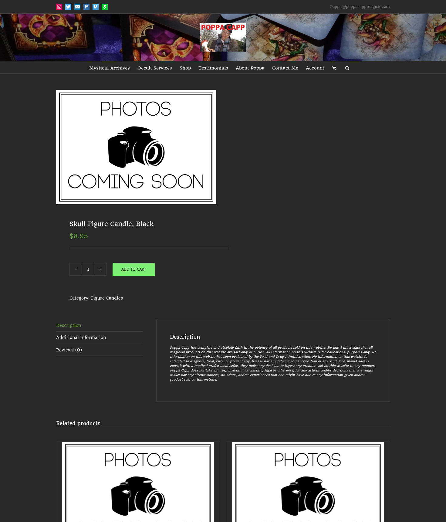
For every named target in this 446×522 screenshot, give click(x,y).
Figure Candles (107, 298)
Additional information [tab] (81, 337)
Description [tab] (68, 325)
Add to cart (133, 269)
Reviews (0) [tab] (69, 349)
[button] (347, 67)
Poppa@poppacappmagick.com (360, 6)
